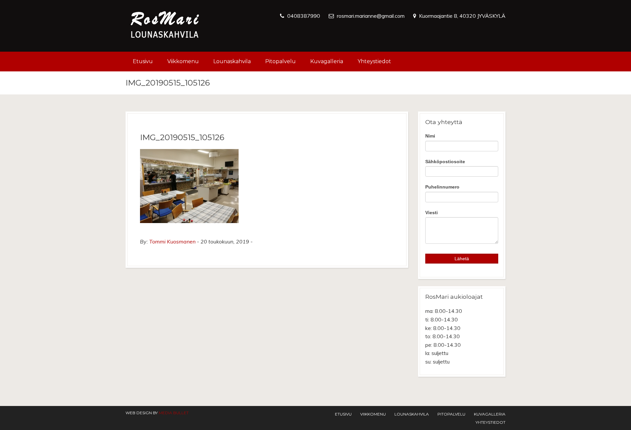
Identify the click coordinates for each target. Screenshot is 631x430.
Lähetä (462, 258)
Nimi (430, 136)
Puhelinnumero (442, 187)
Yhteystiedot (374, 61)
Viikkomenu (183, 61)
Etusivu (143, 61)
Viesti (431, 212)
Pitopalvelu (280, 61)
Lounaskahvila (232, 61)
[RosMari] (165, 25)
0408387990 (303, 16)
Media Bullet (174, 412)
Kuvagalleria (326, 61)
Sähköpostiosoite (445, 161)
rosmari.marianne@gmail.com (371, 16)
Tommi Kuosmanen (172, 241)
